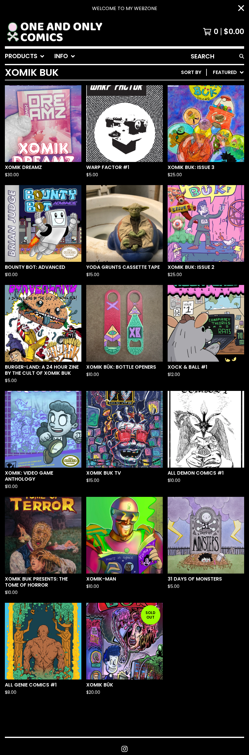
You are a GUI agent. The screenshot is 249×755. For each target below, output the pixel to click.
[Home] (54, 31)
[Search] (242, 56)
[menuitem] (25, 56)
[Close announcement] (241, 8)
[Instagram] (124, 749)
